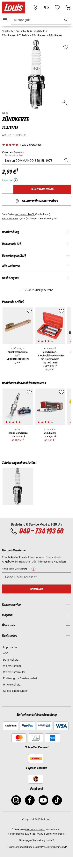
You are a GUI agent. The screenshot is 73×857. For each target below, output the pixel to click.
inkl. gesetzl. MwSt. (25, 214)
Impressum (10, 647)
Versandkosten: (10, 218)
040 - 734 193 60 (41, 531)
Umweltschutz (11, 684)
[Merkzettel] (57, 7)
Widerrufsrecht (12, 665)
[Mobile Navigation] (5, 20)
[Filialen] (36, 7)
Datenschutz (10, 659)
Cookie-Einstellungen (15, 690)
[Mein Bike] (46, 7)
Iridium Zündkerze (18, 433)
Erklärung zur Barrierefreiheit (20, 678)
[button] (66, 20)
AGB (6, 653)
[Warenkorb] (68, 7)
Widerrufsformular (14, 672)
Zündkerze (50, 433)
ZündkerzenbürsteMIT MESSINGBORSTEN (18, 355)
